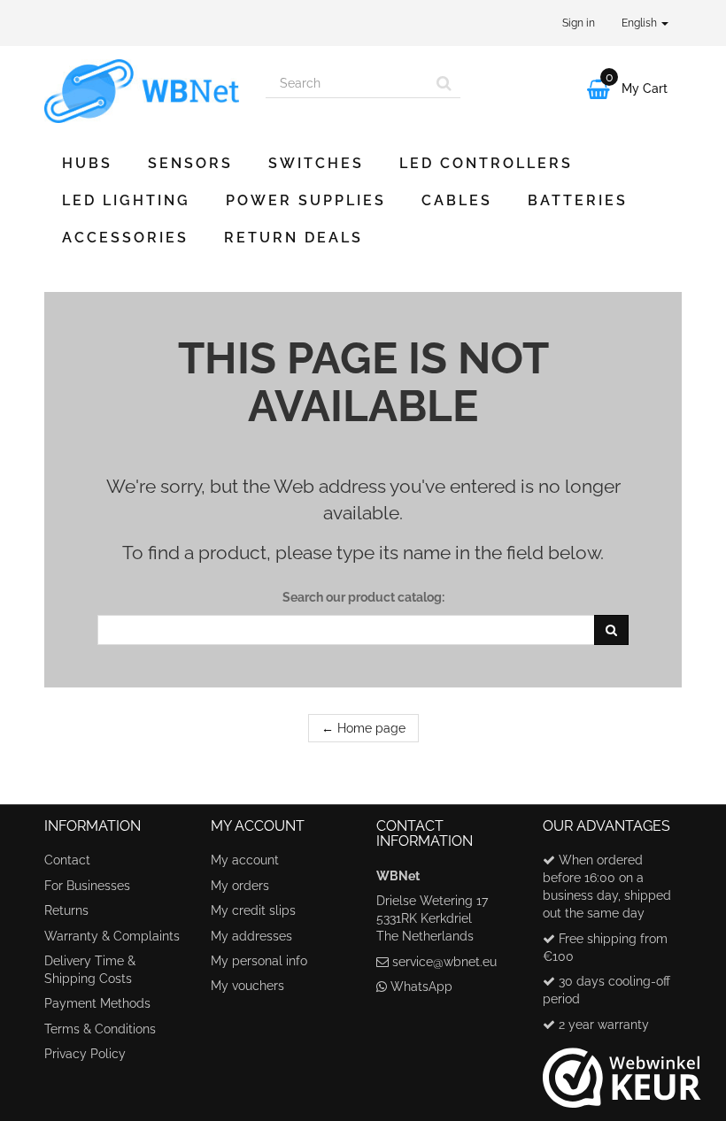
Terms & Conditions (100, 1029)
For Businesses (87, 886)
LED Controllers (486, 163)
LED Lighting (126, 200)
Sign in (578, 23)
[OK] (611, 630)
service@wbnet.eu (444, 962)
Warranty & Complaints (112, 936)
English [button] (641, 23)
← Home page (363, 728)
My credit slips (253, 910)
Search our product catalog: (363, 597)
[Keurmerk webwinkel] (622, 1070)
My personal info (259, 961)
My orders (240, 886)
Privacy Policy (85, 1054)
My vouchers (247, 986)
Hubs (87, 163)
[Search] (444, 83)
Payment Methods (97, 1003)
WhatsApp (421, 986)
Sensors (190, 163)
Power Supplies (306, 200)
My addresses (251, 936)
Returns (66, 910)
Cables (456, 200)
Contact (67, 860)
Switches (316, 163)
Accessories (125, 237)
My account (245, 860)
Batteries (578, 200)
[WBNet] (141, 91)
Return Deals (293, 237)
